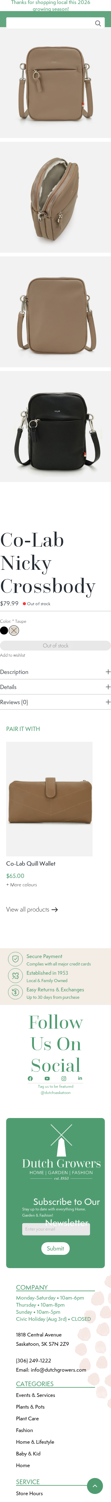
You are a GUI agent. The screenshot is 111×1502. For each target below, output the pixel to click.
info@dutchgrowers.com (58, 1415)
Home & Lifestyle (35, 1487)
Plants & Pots (30, 1452)
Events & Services (35, 1441)
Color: (13, 667)
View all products (27, 955)
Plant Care (27, 1464)
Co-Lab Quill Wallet (31, 910)
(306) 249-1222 (33, 1406)
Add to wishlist (12, 701)
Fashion (24, 1476)
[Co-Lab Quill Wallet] (49, 845)
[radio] (4, 676)
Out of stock (55, 691)
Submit (55, 1294)
